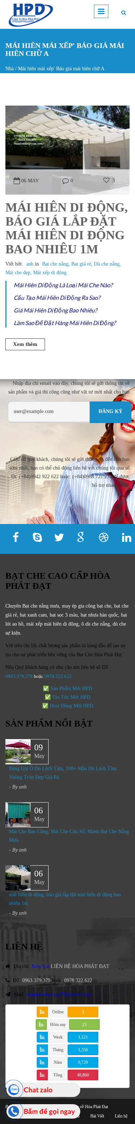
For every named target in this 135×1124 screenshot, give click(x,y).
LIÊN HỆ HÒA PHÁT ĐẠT (80, 966)
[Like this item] (106, 180)
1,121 (83, 1037)
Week (58, 1037)
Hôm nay (58, 1024)
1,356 (83, 1049)
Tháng (58, 1049)
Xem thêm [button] (25, 344)
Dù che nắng (107, 264)
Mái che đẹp (17, 272)
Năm (58, 1062)
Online (58, 1011)
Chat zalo (38, 1089)
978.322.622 (59, 676)
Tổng (57, 1075)
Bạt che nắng (55, 264)
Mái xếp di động (50, 272)
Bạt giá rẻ (81, 264)
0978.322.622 (78, 980)
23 (84, 1024)
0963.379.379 (19, 676)
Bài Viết (97, 1116)
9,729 (83, 1062)
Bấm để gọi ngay (49, 1111)
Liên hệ (121, 1116)
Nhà (9, 68)
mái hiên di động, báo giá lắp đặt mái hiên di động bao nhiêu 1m (66, 228)
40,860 (83, 1075)
